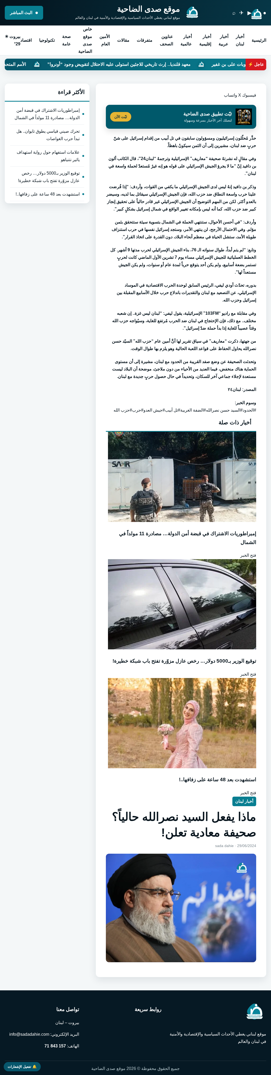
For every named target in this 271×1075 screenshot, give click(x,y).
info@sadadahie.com (29, 1034)
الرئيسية (259, 40)
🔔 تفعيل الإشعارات (22, 1067)
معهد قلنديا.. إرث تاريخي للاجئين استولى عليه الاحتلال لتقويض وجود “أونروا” (173, 64)
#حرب (137, 410)
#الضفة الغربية (193, 410)
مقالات (123, 40)
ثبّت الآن (120, 117)
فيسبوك (249, 95)
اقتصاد (26, 40)
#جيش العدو (154, 410)
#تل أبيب (172, 410)
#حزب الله (123, 410)
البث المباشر (21, 12)
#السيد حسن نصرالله (224, 410)
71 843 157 (55, 1046)
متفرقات (144, 40)
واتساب (230, 95)
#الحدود (249, 410)
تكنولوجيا (47, 40)
